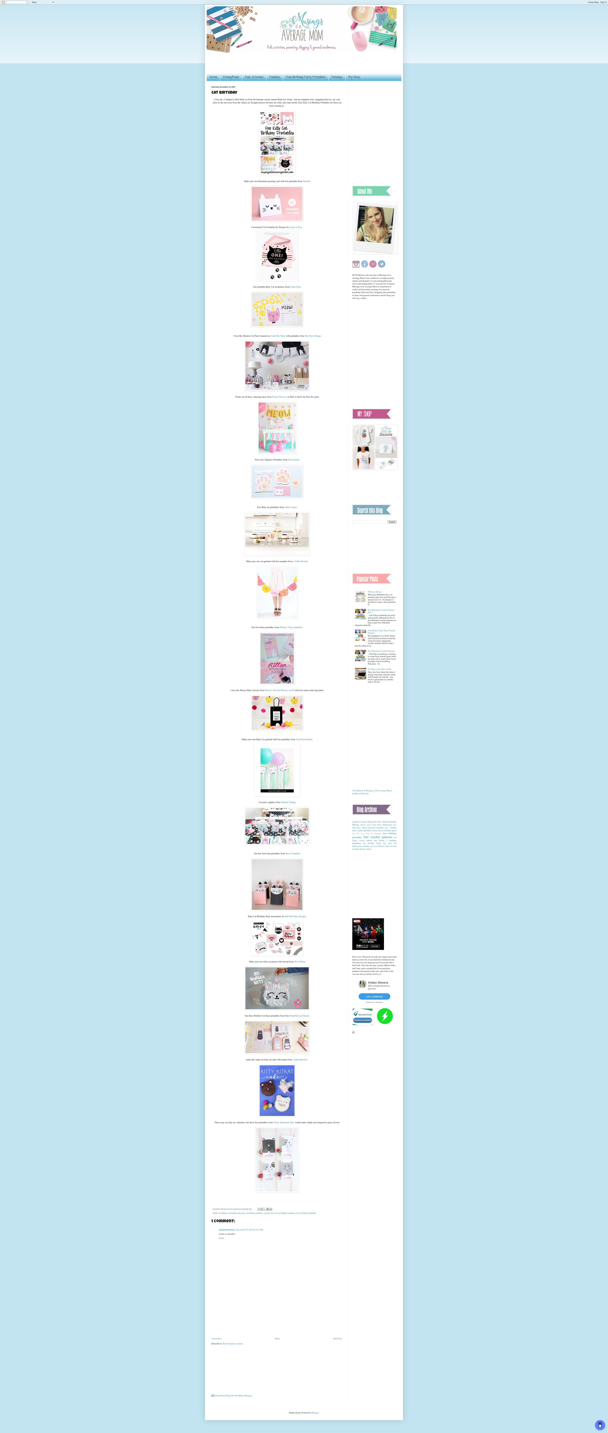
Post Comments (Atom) (233, 1343)
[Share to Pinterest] (270, 1209)
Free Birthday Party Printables (306, 77)
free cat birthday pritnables (306, 1213)
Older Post (337, 1338)
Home (213, 77)
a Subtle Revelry (300, 561)
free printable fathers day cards (377, 843)
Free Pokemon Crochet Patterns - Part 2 (382, 611)
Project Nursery (279, 396)
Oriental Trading (288, 802)
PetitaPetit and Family (299, 1015)
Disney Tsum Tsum (368, 825)
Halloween (387, 824)
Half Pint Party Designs (295, 916)
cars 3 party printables (362, 830)
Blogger (315, 1412)
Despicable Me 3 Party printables (382, 821)
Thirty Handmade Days (283, 1122)
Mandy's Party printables (291, 627)
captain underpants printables (372, 827)
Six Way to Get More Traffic (380, 669)
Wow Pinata (299, 961)
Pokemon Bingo (375, 591)
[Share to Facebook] (267, 1209)
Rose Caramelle (293, 853)
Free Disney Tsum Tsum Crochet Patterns (381, 631)
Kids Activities (254, 77)
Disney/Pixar (231, 77)
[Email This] (258, 1209)
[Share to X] (264, 1209)
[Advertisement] (269, 65)
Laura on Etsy (295, 227)
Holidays (337, 77)
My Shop (354, 77)
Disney (355, 824)
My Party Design (313, 335)
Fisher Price (295, 286)
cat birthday (222, 1213)
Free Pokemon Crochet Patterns (381, 650)
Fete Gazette (293, 459)
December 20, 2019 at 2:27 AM (249, 1229)
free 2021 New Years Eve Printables (367, 833)
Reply (221, 1238)
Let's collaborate (374, 996)
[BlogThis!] (261, 1209)
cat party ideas (269, 1213)
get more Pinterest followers (381, 846)
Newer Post (217, 1338)
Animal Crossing (359, 821)
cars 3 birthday (391, 827)
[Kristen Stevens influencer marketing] (362, 987)
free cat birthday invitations (285, 1213)
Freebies (274, 77)
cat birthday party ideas (236, 1213)
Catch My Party (278, 335)
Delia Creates (291, 507)
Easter (379, 825)
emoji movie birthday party (385, 830)
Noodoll (306, 181)
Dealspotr (379, 1002)
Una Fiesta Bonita (304, 739)
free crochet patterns (378, 837)
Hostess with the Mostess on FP (280, 690)
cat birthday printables (254, 1213)
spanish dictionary (227, 1229)
